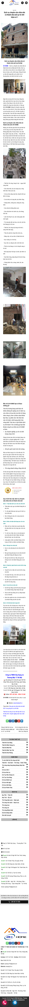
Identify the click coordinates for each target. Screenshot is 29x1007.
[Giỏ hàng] (26, 3)
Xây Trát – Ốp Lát (7, 797)
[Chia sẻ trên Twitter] (13, 721)
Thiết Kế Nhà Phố (6, 747)
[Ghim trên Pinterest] (19, 721)
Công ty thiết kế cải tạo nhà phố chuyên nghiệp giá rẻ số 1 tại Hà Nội (7, 729)
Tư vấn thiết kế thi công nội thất (11, 760)
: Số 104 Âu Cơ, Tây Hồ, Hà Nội (11, 873)
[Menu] (2, 3)
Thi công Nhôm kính (7, 810)
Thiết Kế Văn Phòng (7, 752)
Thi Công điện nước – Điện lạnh (10, 800)
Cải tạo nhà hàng (6, 785)
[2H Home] (14, 3)
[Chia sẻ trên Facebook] (10, 721)
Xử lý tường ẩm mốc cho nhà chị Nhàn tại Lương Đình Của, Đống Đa (21, 729)
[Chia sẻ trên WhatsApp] (7, 721)
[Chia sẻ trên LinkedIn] (21, 721)
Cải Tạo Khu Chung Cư (8, 775)
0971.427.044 (6, 848)
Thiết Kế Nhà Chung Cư (8, 745)
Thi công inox (5, 805)
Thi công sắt (5, 807)
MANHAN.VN (21, 1000)
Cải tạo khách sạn (7, 780)
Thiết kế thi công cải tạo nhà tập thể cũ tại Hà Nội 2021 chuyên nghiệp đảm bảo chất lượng (14, 713)
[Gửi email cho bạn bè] (16, 721)
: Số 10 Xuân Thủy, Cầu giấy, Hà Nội (12, 861)
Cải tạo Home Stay (7, 787)
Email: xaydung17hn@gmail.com (9, 887)
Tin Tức (14, 10)
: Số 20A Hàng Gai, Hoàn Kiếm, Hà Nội (12, 864)
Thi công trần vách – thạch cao (10, 802)
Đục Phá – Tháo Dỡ (7, 795)
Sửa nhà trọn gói (6, 815)
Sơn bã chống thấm (7, 812)
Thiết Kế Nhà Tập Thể (8, 750)
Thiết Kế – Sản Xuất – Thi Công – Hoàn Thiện (14, 762)
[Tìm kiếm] (22, 3)
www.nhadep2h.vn (17, 703)
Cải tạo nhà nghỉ (6, 782)
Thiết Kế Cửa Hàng (7, 742)
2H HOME (5, 66)
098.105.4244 (6, 852)
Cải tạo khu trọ (6, 772)
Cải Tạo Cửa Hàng (7, 777)
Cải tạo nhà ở (5, 770)
